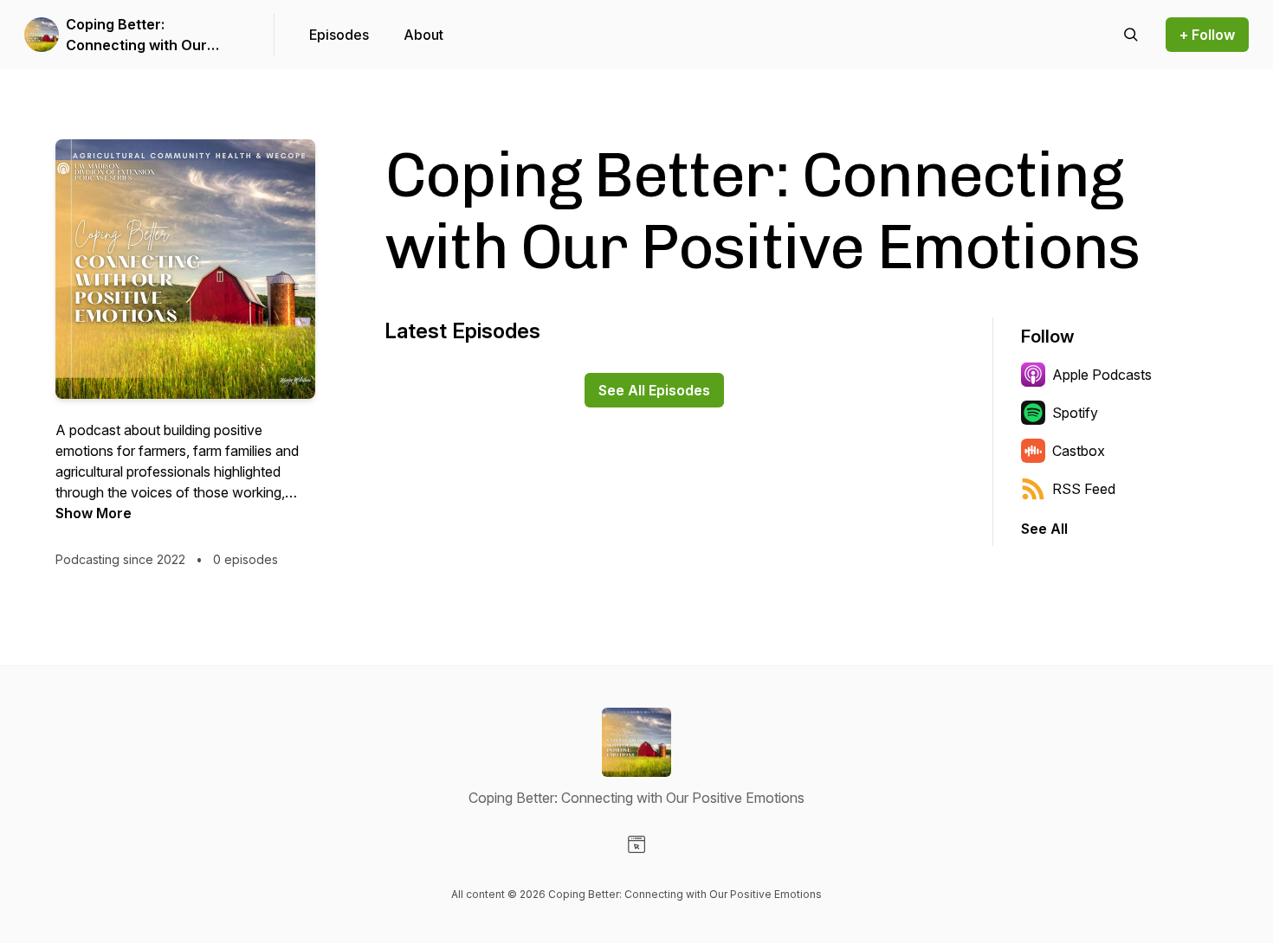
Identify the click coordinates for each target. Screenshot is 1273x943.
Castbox (1078, 450)
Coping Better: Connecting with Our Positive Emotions (136, 35)
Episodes (339, 34)
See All (1044, 528)
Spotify (1075, 412)
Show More (93, 513)
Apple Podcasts (1102, 374)
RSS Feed (1083, 488)
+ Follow (1207, 34)
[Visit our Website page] (636, 844)
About (423, 34)
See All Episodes (654, 390)
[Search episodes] (1131, 34)
